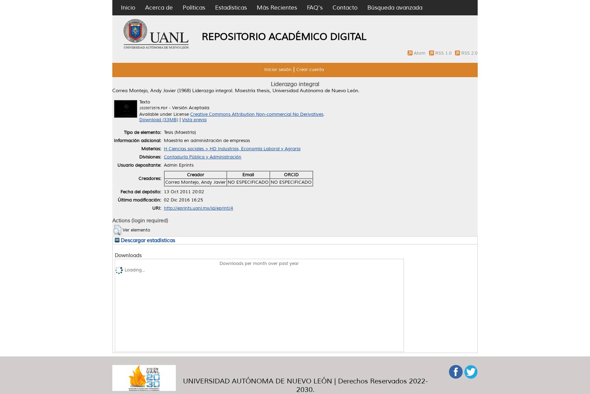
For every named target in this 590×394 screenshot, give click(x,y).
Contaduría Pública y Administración (202, 157)
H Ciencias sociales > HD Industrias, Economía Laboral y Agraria (232, 149)
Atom (420, 53)
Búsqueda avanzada (394, 7)
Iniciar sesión (278, 69)
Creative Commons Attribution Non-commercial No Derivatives (256, 114)
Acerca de (159, 7)
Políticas (194, 7)
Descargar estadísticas (147, 240)
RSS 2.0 (469, 53)
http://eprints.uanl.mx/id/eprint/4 (198, 208)
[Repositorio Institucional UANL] (156, 48)
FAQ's (315, 7)
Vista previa (194, 120)
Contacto (345, 7)
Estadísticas (231, 7)
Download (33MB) (158, 120)
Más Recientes (277, 7)
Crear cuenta (310, 69)
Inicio (128, 7)
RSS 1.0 (444, 53)
